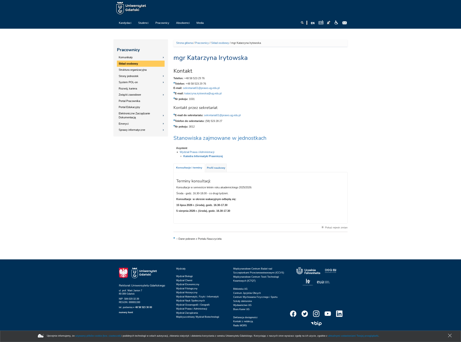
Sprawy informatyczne (132, 129)
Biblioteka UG (240, 289)
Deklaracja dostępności (245, 317)
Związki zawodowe (130, 94)
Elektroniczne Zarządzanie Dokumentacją (134, 115)
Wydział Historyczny (187, 292)
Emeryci (124, 123)
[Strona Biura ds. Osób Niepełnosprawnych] (336, 22)
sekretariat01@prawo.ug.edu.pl (201, 87)
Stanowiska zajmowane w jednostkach (220, 138)
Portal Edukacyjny (129, 107)
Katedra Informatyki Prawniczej (203, 156)
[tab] (189, 168)
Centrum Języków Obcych (247, 293)
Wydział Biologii (184, 276)
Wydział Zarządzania (187, 313)
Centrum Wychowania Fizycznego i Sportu (255, 297)
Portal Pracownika (129, 100)
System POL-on (128, 82)
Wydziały (181, 268)
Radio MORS (240, 325)
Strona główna (184, 42)
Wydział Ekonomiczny (187, 284)
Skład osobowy (128, 63)
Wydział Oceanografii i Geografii (193, 304)
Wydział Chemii (184, 280)
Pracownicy (128, 50)
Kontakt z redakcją (243, 321)
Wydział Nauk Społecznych (190, 300)
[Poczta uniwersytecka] (345, 23)
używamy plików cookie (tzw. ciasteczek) (98, 335)
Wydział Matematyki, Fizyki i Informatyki (197, 296)
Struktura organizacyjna (133, 69)
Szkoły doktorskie (242, 301)
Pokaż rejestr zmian (336, 227)
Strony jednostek (128, 76)
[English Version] (313, 23)
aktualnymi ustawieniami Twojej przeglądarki (353, 335)
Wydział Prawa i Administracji (197, 152)
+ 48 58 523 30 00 (142, 307)
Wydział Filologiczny (187, 288)
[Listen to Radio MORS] (321, 22)
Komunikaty (126, 57)
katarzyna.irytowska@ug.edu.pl (202, 93)
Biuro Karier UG (241, 309)
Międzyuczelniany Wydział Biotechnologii (197, 316)
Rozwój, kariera (128, 88)
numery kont (126, 312)
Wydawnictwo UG (242, 305)
